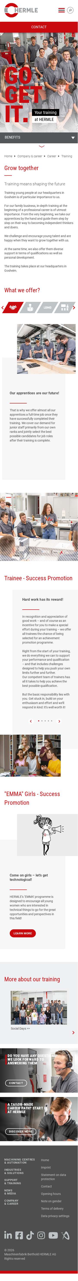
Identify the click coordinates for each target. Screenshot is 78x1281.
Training (66, 156)
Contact (39, 27)
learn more (23, 933)
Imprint (46, 1167)
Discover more (20, 1131)
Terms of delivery (52, 1208)
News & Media (10, 1192)
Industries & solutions (14, 1171)
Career (52, 156)
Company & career (30, 156)
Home (8, 156)
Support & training (12, 1182)
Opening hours (51, 1194)
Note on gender (51, 1201)
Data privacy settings (55, 1216)
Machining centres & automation (19, 1161)
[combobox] (39, 137)
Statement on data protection (53, 1177)
